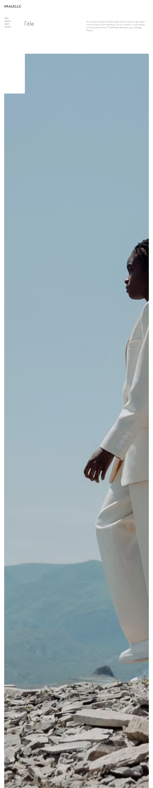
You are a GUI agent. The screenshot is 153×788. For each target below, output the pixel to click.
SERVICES (8, 21)
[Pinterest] (8, 781)
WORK (7, 18)
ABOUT (7, 24)
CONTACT (8, 27)
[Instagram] (5, 781)
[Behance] (11, 781)
